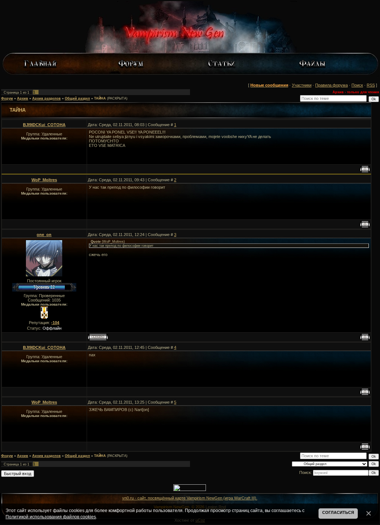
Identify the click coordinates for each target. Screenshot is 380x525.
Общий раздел (77, 98)
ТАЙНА (100, 98)
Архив (22, 98)
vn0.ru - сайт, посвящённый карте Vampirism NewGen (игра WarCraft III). (189, 498)
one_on (44, 234)
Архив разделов (46, 98)
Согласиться (338, 512)
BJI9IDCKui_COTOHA (44, 124)
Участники (301, 85)
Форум (7, 98)
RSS (371, 85)
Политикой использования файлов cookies (51, 516)
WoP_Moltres (44, 180)
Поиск (357, 85)
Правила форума (331, 85)
